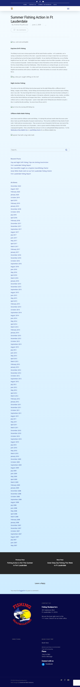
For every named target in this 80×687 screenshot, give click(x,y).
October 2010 (15, 436)
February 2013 (15, 364)
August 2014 (15, 315)
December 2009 (16, 459)
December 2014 (16, 307)
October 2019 (15, 197)
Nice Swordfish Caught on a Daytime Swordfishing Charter (29, 168)
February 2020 (15, 192)
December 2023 (16, 186)
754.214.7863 (46, 654)
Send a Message (47, 656)
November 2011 (16, 407)
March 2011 (14, 427)
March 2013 (14, 361)
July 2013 (13, 350)
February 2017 (15, 249)
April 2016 (14, 275)
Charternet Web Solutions (26, 682)
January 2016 (15, 281)
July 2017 (13, 235)
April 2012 (14, 393)
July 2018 (13, 215)
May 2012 (14, 390)
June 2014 (14, 318)
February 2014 (15, 330)
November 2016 (16, 258)
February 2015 (15, 304)
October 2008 (15, 496)
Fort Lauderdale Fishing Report (21, 165)
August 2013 (15, 347)
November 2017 (16, 226)
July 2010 (13, 445)
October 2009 (15, 462)
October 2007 (15, 531)
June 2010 (14, 448)
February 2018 (15, 220)
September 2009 (16, 465)
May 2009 (14, 476)
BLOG (55, 4)
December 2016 (16, 255)
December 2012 (16, 370)
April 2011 (14, 425)
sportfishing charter (35, 130)
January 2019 (15, 206)
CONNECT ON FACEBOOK (44, 4)
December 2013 (16, 335)
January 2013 (15, 367)
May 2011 (14, 422)
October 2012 (15, 376)
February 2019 (15, 203)
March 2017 (14, 246)
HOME (25, 4)
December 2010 (16, 430)
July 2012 (13, 384)
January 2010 (15, 456)
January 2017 (15, 252)
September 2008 (16, 499)
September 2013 (16, 344)
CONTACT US (32, 4)
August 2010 (15, 442)
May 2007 (14, 545)
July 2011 (13, 419)
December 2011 (16, 404)
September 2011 (16, 413)
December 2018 (16, 209)
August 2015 (15, 292)
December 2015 (16, 284)
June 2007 (14, 542)
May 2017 (14, 241)
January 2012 (15, 402)
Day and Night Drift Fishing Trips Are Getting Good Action (29, 162)
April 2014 (14, 324)
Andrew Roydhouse (21, 25)
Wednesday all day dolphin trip (19, 130)
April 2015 (14, 301)
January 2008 (15, 522)
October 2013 (15, 341)
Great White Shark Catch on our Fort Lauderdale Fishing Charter (31, 171)
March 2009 (14, 482)
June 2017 (14, 238)
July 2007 (13, 540)
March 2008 (14, 517)
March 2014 (14, 327)
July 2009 (13, 471)
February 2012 (15, 399)
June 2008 (14, 508)
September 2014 (16, 312)
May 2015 (14, 298)
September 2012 (16, 379)
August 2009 (15, 468)
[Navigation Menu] (68, 9)
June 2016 (14, 269)
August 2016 (15, 266)
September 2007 (16, 534)
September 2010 (16, 439)
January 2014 (15, 333)
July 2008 (13, 505)
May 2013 (14, 356)
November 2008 (16, 494)
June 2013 (14, 353)
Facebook (49, 664)
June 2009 (14, 473)
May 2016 (14, 272)
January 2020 (15, 195)
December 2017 (16, 223)
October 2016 (15, 261)
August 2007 (15, 537)
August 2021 (15, 189)
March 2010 (14, 453)
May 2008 (14, 511)
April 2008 (14, 514)
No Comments (21, 30)
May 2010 (14, 450)
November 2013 (16, 338)
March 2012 (14, 396)
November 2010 (16, 433)
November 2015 (16, 287)
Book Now (45, 643)
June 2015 (14, 295)
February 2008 (15, 519)
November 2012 (16, 373)
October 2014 (15, 310)
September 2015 (16, 289)
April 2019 (14, 200)
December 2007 (16, 525)
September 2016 (16, 264)
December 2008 (16, 491)
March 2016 (14, 278)
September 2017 (16, 229)
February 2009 (15, 485)
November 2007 (16, 528)
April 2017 (14, 243)
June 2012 (14, 387)
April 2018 (14, 218)
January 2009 (15, 488)
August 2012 (15, 381)
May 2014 (14, 321)
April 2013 (14, 358)
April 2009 (14, 479)
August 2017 (15, 232)
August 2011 (15, 416)
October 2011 (15, 410)
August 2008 (15, 502)
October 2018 (15, 212)
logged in (22, 590)
